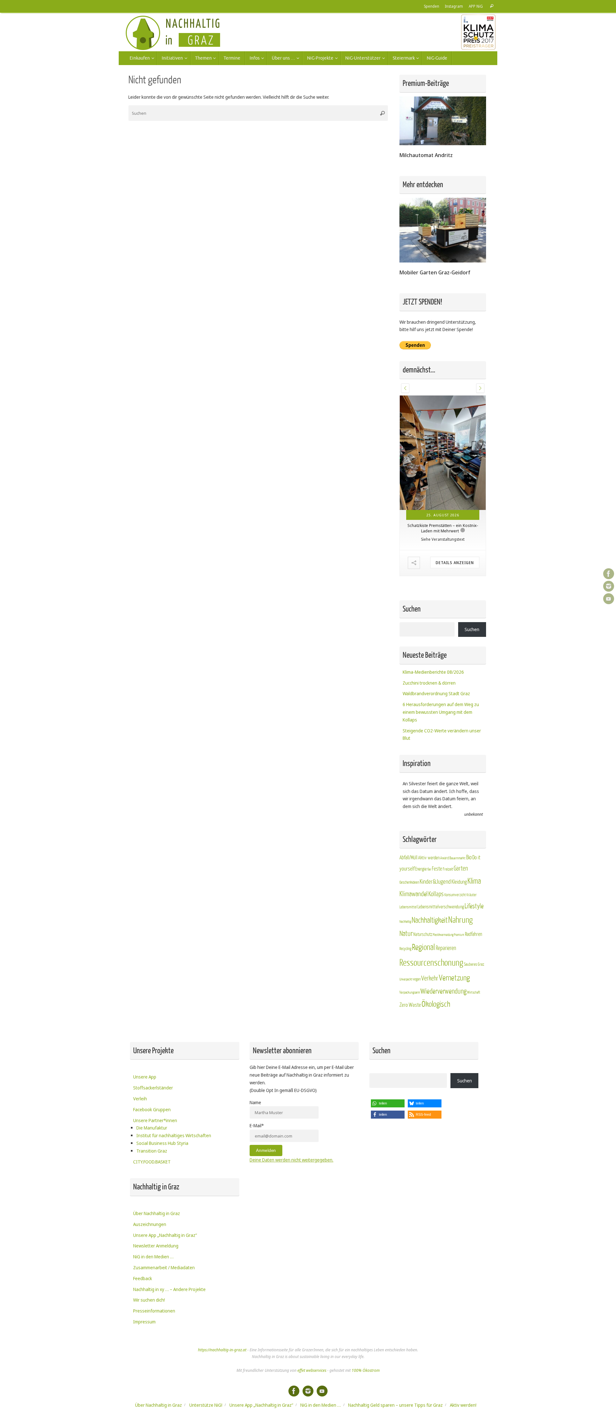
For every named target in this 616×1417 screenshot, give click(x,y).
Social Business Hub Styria (162, 1143)
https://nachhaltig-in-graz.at (222, 1350)
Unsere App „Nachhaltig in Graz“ (165, 1235)
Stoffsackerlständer (153, 1088)
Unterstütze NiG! (205, 1405)
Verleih (140, 1099)
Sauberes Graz (474, 964)
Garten (461, 868)
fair (429, 869)
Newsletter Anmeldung (155, 1246)
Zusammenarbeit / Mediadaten (164, 1267)
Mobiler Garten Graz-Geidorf (434, 272)
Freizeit (448, 869)
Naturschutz (422, 934)
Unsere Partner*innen (155, 1120)
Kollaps (436, 894)
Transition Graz (151, 1151)
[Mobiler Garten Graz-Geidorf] (442, 261)
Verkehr (429, 978)
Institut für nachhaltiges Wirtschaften (173, 1135)
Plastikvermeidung (443, 935)
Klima (474, 881)
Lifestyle (474, 906)
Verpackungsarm (409, 992)
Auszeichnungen (149, 1224)
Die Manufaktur (151, 1128)
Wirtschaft (473, 992)
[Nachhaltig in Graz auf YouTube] (608, 598)
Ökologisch (436, 1004)
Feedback (142, 1278)
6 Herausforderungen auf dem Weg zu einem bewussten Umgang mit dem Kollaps (441, 712)
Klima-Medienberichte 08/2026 (433, 672)
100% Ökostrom (366, 1370)
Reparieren (446, 948)
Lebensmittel (408, 907)
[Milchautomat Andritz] (442, 143)
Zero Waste (410, 1005)
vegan (417, 979)
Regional (423, 947)
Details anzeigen (455, 562)
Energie (421, 869)
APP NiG (476, 6)
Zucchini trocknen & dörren (429, 683)
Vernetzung (454, 978)
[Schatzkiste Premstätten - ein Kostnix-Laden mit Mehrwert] (443, 453)
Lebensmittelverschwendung (440, 906)
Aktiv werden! (463, 1405)
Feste (437, 869)
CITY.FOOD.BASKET (152, 1162)
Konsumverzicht (455, 895)
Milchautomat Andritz (426, 155)
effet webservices (311, 1370)
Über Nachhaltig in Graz (156, 1213)
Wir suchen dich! (149, 1300)
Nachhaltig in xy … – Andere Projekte (169, 1289)
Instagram (454, 6)
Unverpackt (405, 979)
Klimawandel (413, 894)
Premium (459, 935)
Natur (406, 934)
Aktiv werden (429, 857)
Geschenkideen (409, 882)
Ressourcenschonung (431, 963)
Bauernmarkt (457, 858)
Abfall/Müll (408, 858)
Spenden (431, 6)
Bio (469, 857)
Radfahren (473, 934)
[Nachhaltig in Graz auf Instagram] (608, 586)
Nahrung (460, 920)
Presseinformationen (154, 1311)
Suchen (472, 629)
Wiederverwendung (443, 991)
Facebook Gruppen (152, 1109)
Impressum (144, 1322)
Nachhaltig (405, 921)
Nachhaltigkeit (430, 920)
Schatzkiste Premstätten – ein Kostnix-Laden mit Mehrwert (442, 528)
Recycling (405, 948)
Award (444, 858)
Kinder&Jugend (435, 882)
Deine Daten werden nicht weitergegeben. (291, 1160)
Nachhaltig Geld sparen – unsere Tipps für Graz (395, 1405)
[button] (405, 388)
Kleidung (459, 882)
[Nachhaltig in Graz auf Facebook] (608, 573)
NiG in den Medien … (153, 1257)
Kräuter (471, 895)
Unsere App (144, 1077)
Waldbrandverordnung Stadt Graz (436, 693)
